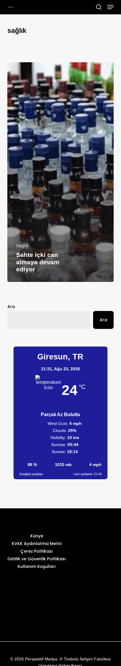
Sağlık (22, 245)
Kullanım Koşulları (37, 566)
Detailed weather (31, 474)
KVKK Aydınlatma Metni (36, 543)
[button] (110, 7)
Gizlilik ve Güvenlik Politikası (36, 558)
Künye (36, 536)
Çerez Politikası (36, 551)
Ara (11, 307)
